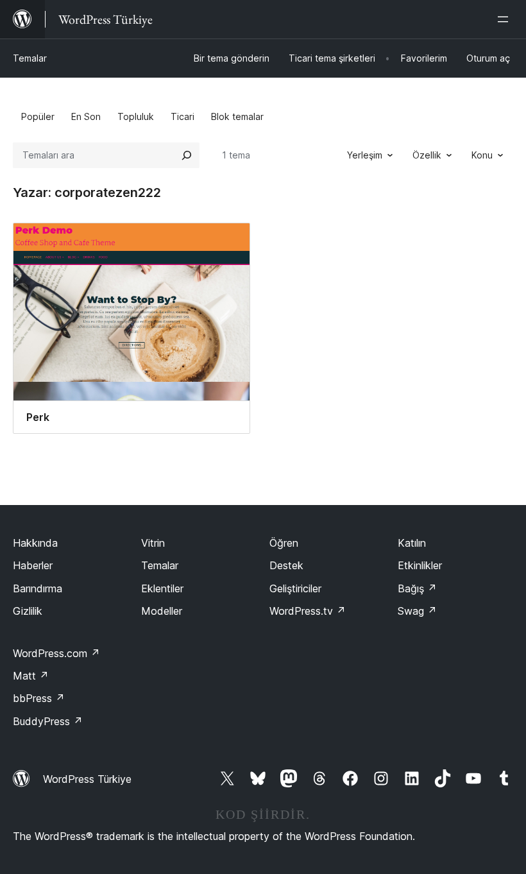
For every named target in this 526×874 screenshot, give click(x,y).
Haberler (33, 565)
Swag (417, 610)
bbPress (39, 698)
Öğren (283, 542)
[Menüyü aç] (505, 19)
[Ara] (186, 155)
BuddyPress (48, 721)
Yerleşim (364, 155)
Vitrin (153, 542)
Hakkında (35, 542)
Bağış (417, 588)
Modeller (161, 610)
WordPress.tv (307, 610)
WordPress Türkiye (87, 779)
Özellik (426, 155)
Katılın (412, 542)
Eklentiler (162, 588)
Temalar (30, 58)
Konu (482, 155)
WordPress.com (56, 653)
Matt (31, 675)
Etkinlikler (420, 565)
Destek (286, 565)
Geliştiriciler (295, 588)
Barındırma (37, 588)
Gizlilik (27, 610)
